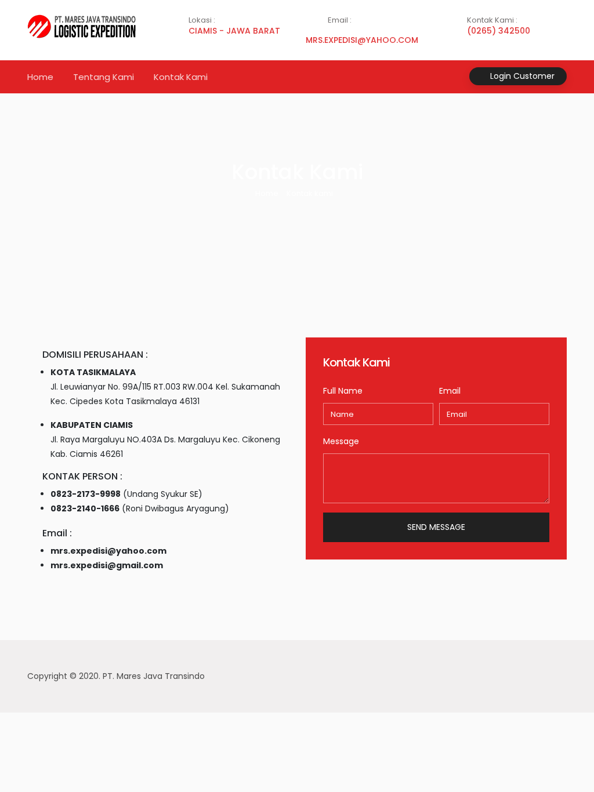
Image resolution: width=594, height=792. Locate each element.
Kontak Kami (181, 77)
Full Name (343, 391)
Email (450, 391)
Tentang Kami (103, 77)
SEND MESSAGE (436, 527)
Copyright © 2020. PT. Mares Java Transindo (116, 676)
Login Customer (521, 76)
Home (40, 77)
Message (341, 441)
